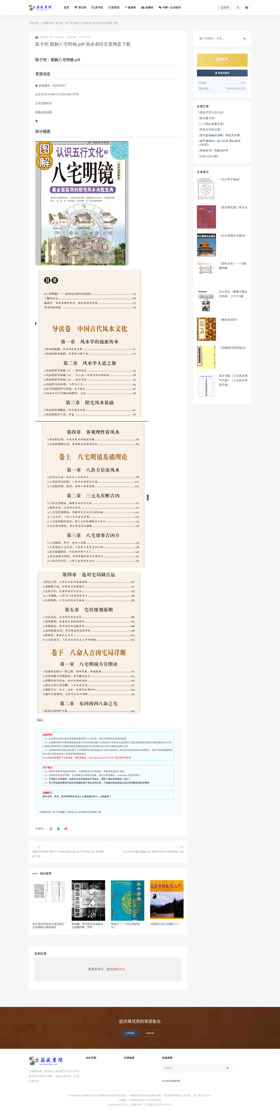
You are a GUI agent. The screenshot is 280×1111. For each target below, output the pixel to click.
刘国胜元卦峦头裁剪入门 (164, 924)
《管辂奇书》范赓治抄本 (212, 150)
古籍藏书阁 (47, 23)
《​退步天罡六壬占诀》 (211, 112)
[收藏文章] (51, 829)
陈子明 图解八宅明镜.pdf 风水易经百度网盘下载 (77, 812)
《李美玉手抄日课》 (210, 129)
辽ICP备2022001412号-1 (157, 1105)
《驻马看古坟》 (207, 118)
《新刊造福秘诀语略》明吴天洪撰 (218, 135)
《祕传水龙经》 (229, 319)
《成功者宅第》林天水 (233, 207)
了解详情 (149, 1033)
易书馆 (59, 23)
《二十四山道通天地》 (211, 124)
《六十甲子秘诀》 (230, 179)
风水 (39, 720)
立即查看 (130, 1033)
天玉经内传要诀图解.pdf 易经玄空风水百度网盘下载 (153, 852)
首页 (66, 7)
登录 (122, 969)
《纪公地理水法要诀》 (233, 235)
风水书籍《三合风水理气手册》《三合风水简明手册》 (233, 380)
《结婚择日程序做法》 (233, 347)
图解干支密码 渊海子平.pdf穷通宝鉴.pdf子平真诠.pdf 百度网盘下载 (68, 854)
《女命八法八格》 (208, 156)
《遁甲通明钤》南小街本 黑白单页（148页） (219, 143)
